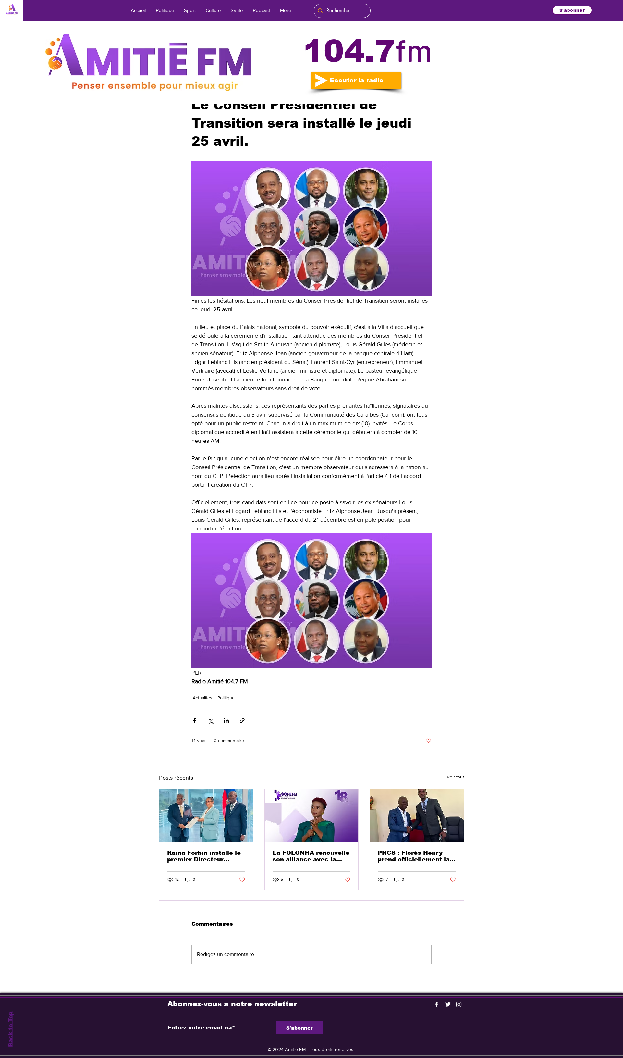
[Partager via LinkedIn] (226, 720)
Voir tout (455, 776)
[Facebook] (436, 1004)
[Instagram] (458, 1004)
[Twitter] (447, 1004)
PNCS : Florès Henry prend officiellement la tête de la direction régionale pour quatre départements (414, 856)
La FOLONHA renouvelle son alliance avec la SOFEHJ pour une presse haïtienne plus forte (311, 856)
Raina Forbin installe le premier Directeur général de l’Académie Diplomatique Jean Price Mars (204, 856)
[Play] (321, 80)
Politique (226, 697)
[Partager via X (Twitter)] (210, 720)
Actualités (202, 697)
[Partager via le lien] (242, 720)
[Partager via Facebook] (194, 720)
